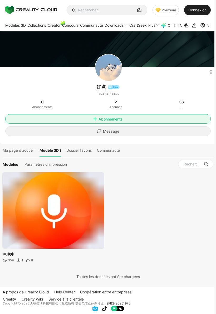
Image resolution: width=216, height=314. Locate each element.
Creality (9, 299)
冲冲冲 (8, 254)
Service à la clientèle (66, 299)
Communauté (91, 25)
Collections (36, 25)
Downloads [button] (114, 25)
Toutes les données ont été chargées (108, 276)
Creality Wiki (32, 299)
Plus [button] (151, 25)
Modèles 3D (15, 25)
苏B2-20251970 (119, 303)
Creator (54, 25)
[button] (205, 25)
